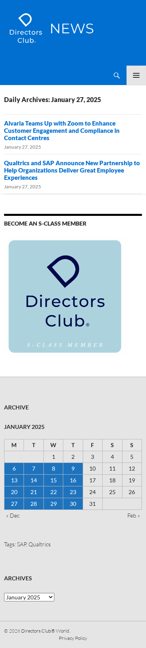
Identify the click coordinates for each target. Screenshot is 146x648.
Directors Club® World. (45, 631)
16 (73, 480)
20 (14, 491)
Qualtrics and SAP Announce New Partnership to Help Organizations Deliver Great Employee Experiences (72, 170)
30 (73, 503)
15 (53, 480)
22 (53, 491)
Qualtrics (39, 544)
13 (14, 480)
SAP (21, 544)
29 (53, 503)
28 (33, 503)
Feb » (133, 515)
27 (14, 503)
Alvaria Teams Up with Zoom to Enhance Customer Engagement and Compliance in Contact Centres (62, 130)
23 (73, 491)
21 (33, 491)
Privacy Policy (73, 638)
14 (33, 480)
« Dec (12, 515)
